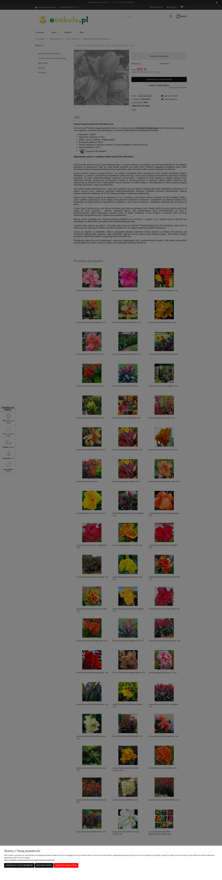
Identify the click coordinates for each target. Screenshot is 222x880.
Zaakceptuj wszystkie (66, 865)
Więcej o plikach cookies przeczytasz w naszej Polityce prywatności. (29, 860)
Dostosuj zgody (44, 865)
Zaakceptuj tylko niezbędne (19, 865)
